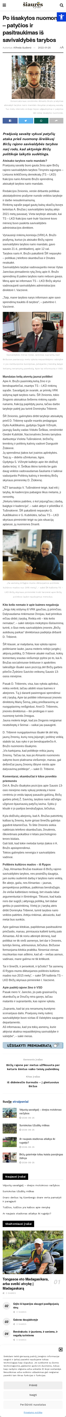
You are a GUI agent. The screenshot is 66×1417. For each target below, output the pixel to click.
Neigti (33, 1395)
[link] (61, 16)
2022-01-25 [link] (44, 47)
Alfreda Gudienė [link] (22, 47)
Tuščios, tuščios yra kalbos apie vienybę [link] (26, 1207)
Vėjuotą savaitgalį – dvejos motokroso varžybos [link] (31, 1185)
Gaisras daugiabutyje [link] (25, 1319)
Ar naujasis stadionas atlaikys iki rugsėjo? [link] (27, 1213)
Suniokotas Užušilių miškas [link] (34, 1125)
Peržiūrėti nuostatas (33, 1404)
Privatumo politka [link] (33, 1412)
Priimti (33, 1385)
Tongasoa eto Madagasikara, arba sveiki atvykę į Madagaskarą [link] (26, 1283)
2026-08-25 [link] (27, 1118)
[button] (60, 1349)
